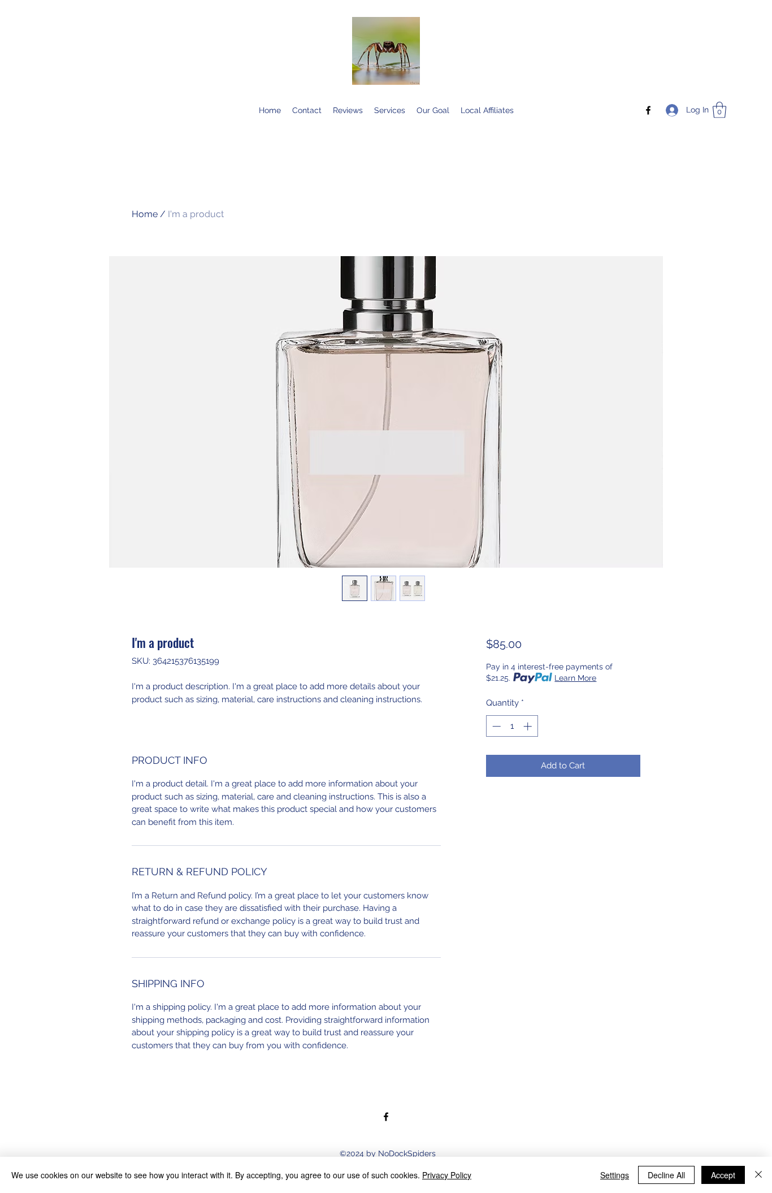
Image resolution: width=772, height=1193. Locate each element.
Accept (723, 1175)
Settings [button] (614, 1175)
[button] (719, 110)
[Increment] (528, 726)
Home (145, 214)
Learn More (575, 677)
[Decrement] (495, 726)
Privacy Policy (446, 1175)
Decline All (666, 1175)
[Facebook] (648, 110)
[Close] (758, 1175)
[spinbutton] (511, 726)
